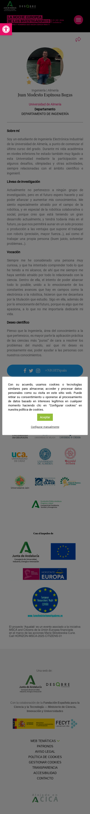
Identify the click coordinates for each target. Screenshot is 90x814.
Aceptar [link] (45, 417)
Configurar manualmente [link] (45, 426)
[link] (6, 29)
